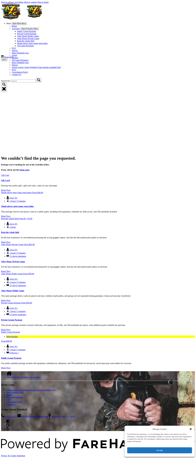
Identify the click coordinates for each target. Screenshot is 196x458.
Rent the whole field (25, 41)
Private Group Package (27, 34)
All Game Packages (25, 46)
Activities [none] (16, 28)
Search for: (6, 81)
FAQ (14, 48)
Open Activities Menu (29, 29)
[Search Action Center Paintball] (38, 80)
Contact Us (16, 74)
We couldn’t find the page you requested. (23, 377)
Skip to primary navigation (12, 2)
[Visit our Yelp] (7, 430)
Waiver (15, 50)
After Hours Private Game (28, 38)
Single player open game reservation (32, 43)
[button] (190, 429)
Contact (15, 58)
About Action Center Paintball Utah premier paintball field (36, 67)
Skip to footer (43, 2)
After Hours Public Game (28, 36)
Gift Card (5, 180)
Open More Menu (19, 24)
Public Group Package (26, 31)
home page (24, 170)
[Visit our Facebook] (7, 422)
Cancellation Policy (20, 72)
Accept (160, 450)
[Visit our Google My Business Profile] (8, 426)
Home (14, 26)
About (14, 55)
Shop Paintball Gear (20, 53)
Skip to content (30, 2)
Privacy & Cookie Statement (13, 456)
